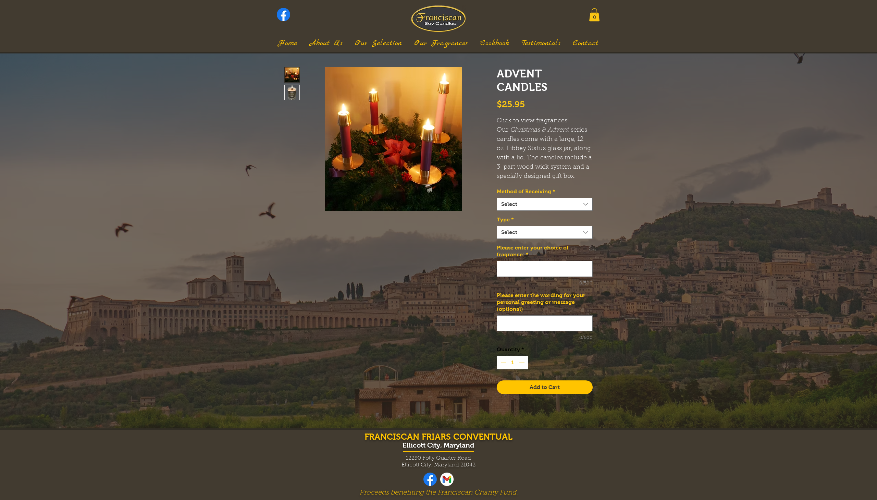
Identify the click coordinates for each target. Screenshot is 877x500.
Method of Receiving (526, 191)
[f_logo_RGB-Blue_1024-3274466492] (283, 14)
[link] (594, 14)
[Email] (447, 479)
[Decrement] (502, 362)
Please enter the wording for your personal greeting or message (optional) (541, 302)
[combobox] (545, 204)
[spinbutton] (512, 362)
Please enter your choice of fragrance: (533, 251)
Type (505, 219)
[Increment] (522, 362)
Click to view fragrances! (533, 121)
